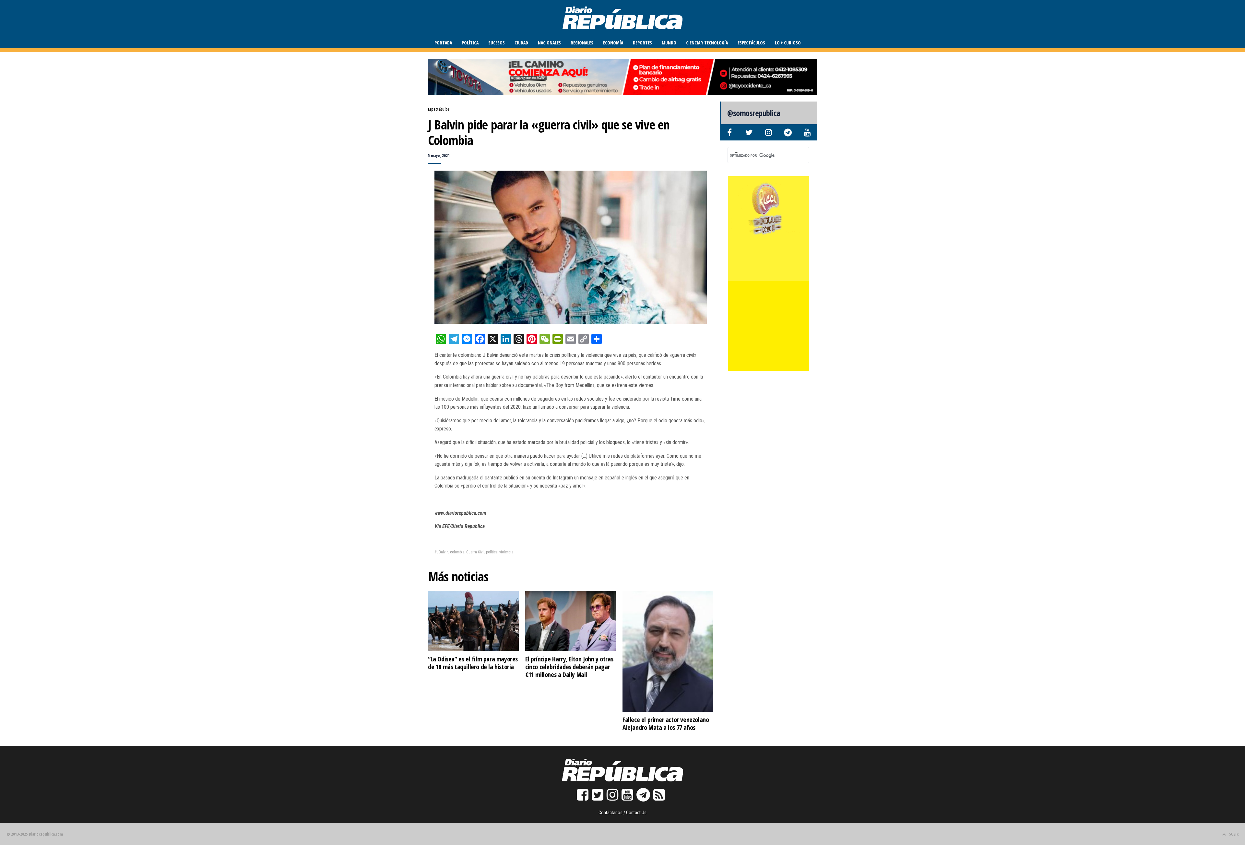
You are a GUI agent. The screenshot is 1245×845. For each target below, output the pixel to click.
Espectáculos (751, 43)
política (492, 552)
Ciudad (521, 43)
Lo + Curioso (788, 43)
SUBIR (1234, 834)
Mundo (669, 43)
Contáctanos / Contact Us (622, 812)
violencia (506, 552)
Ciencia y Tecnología (707, 43)
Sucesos (496, 43)
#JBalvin (441, 552)
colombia (457, 552)
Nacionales (549, 43)
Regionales (582, 43)
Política (470, 43)
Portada (443, 43)
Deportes (642, 43)
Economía (613, 43)
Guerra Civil (475, 552)
